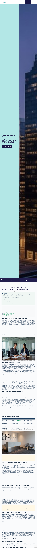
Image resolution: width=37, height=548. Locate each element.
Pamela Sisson (4, 291)
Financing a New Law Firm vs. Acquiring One (8, 313)
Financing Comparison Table (6, 311)
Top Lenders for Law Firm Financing (7, 310)
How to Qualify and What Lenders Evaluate (8, 312)
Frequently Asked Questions (6, 315)
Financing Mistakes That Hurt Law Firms (8, 314)
